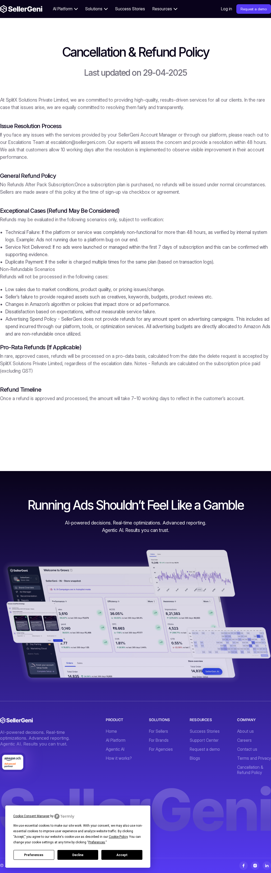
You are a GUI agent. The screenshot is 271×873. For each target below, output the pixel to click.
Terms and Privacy (254, 758)
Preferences (33, 855)
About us (245, 731)
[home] (21, 9)
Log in (226, 8)
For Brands (159, 740)
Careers (244, 740)
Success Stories (130, 8)
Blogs (195, 758)
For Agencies (161, 749)
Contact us (247, 749)
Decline (77, 855)
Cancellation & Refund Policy (250, 770)
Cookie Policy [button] (118, 837)
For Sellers (158, 731)
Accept (122, 855)
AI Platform (115, 740)
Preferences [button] (96, 842)
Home (111, 731)
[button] (65, 9)
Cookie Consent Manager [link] (31, 816)
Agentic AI (115, 749)
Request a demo (254, 9)
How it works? (119, 758)
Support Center (204, 740)
